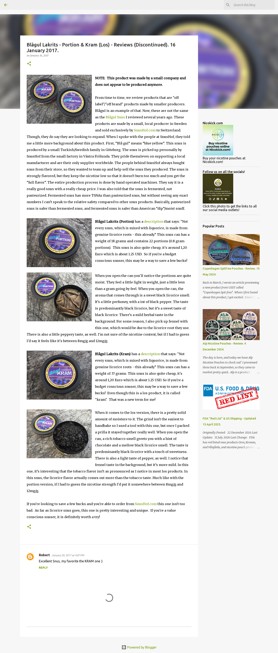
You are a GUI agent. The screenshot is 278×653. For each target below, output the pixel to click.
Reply (43, 567)
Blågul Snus (115, 117)
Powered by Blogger (141, 647)
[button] (29, 64)
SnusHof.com (145, 130)
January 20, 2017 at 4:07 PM (67, 555)
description (153, 221)
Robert (44, 555)
